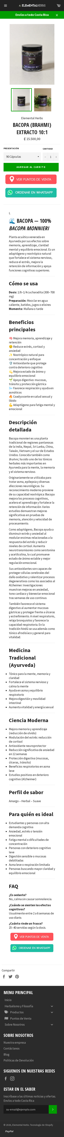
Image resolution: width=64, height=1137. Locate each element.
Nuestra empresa (15, 1043)
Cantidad (48, 148)
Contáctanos (12, 1048)
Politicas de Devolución (19, 1060)
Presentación (11, 148)
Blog (6, 1054)
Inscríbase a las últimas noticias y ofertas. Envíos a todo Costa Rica (30, 1098)
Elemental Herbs (20, 1124)
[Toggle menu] (52, 1006)
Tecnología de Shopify (41, 1124)
